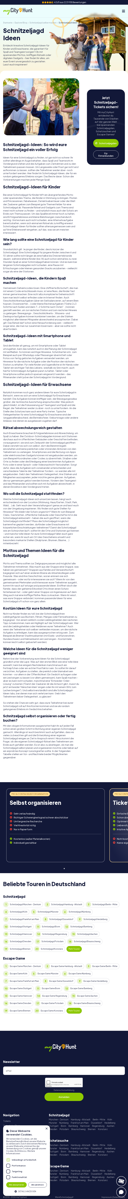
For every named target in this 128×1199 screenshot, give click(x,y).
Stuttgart (54, 1126)
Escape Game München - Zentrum (25, 966)
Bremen (92, 1129)
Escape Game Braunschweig (87, 1003)
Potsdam (64, 1129)
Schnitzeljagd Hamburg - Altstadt (66, 904)
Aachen (110, 1126)
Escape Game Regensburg (54, 996)
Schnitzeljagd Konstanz (52, 949)
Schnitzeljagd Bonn (51, 926)
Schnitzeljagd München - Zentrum (25, 904)
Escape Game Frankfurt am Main (24, 981)
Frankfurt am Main (80, 1122)
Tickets (7, 1121)
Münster (53, 1122)
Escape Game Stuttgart (21, 988)
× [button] (46, 1129)
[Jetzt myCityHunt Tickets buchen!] (121, 1181)
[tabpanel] (55, 825)
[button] (26, 1191)
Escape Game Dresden (20, 1003)
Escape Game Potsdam (53, 1003)
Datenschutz (119, 1197)
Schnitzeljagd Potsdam (53, 941)
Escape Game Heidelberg (95, 981)
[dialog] (26, 1160)
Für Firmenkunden (105, 154)
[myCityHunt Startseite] (21, 11)
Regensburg (98, 1126)
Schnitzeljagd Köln (18, 912)
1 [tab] (64, 867)
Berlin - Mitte (99, 1119)
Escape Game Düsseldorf (61, 981)
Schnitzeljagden (108, 143)
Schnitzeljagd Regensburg (54, 934)
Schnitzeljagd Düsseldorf (61, 919)
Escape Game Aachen (87, 996)
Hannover (85, 1126)
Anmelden (64, 1096)
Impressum (106, 1197)
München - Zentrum (59, 1119)
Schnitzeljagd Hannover (21, 934)
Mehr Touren (74, 949)
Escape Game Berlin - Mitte (104, 966)
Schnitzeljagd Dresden (20, 941)
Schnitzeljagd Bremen (20, 949)
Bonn (63, 1126)
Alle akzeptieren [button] (16, 1185)
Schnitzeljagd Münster (48, 912)
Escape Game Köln (18, 973)
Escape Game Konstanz (52, 1011)
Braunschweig (78, 1129)
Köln (110, 1119)
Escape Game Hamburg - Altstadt (66, 966)
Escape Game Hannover (21, 996)
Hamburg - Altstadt (80, 1119)
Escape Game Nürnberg (80, 973)
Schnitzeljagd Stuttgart (21, 926)
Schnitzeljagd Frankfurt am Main (24, 919)
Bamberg (73, 1126)
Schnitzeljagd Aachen (87, 934)
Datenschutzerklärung (64, 1090)
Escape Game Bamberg (81, 988)
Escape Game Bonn (51, 988)
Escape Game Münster (48, 973)
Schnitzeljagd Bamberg (81, 926)
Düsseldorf (96, 1122)
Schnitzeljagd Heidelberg (95, 919)
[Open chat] (121, 1192)
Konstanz (103, 1129)
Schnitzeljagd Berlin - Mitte (104, 904)
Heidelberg (109, 1122)
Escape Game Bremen (20, 1011)
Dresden (53, 1129)
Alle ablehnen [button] (37, 1185)
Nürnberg (64, 1122)
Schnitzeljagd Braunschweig (87, 941)
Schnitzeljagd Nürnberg (80, 912)
